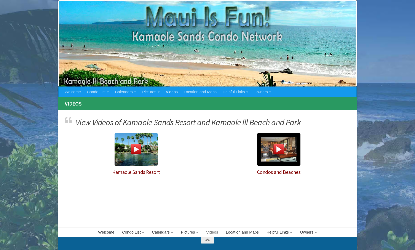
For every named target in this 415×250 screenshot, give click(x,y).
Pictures (149, 92)
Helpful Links (234, 92)
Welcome (73, 92)
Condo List (96, 92)
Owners (261, 92)
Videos (172, 92)
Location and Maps (200, 92)
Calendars (124, 92)
